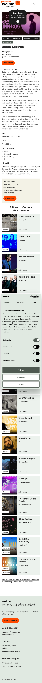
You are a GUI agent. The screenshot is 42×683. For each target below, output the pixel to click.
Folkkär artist (16, 38)
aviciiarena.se (8, 187)
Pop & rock (6, 38)
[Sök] (34, 3)
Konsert (36, 38)
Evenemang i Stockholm (12, 582)
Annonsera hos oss (10, 663)
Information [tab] (21, 303)
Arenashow (27, 38)
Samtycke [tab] (7, 303)
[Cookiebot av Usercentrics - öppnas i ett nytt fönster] (30, 296)
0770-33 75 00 (8, 193)
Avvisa (21, 384)
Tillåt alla (21, 370)
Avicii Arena (9, 182)
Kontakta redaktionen (11, 652)
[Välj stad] (18, 3)
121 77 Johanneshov (12, 57)
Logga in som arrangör (11, 666)
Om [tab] (34, 303)
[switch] (36, 347)
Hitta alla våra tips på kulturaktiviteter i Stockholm (20, 580)
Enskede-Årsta (7, 42)
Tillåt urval (21, 377)
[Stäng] (17, 21)
